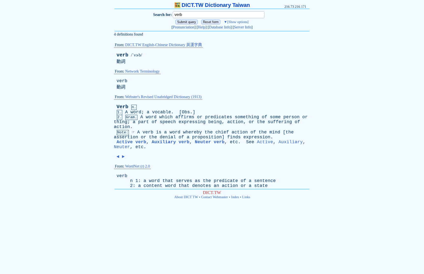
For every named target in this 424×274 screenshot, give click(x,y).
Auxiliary (290, 142)
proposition (207, 137)
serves (184, 180)
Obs (186, 112)
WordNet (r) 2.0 (137, 166)
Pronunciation (183, 27)
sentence (265, 180)
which (166, 117)
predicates (218, 117)
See (250, 142)
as (197, 180)
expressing (192, 121)
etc (234, 142)
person (291, 117)
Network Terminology (142, 71)
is (158, 132)
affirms (184, 117)
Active (265, 142)
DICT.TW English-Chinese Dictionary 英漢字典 (163, 45)
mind (274, 132)
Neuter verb (210, 142)
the (261, 121)
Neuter (122, 146)
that (167, 180)
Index (235, 197)
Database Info (219, 27)
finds (234, 137)
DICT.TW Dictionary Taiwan (216, 5)
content (153, 185)
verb (122, 55)
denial (168, 137)
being (215, 121)
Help (201, 27)
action (235, 121)
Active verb (131, 142)
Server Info (242, 27)
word (136, 112)
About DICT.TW (186, 197)
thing (120, 121)
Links (246, 197)
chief (222, 132)
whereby (192, 132)
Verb (122, 107)
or (199, 117)
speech (168, 121)
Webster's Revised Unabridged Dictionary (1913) (163, 97)
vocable (161, 112)
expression (256, 137)
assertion (126, 137)
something (247, 117)
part (143, 121)
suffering (280, 121)
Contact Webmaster (214, 197)
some (275, 117)
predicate (226, 180)
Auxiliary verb (170, 142)
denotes (201, 185)
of (264, 117)
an (216, 185)
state (261, 185)
